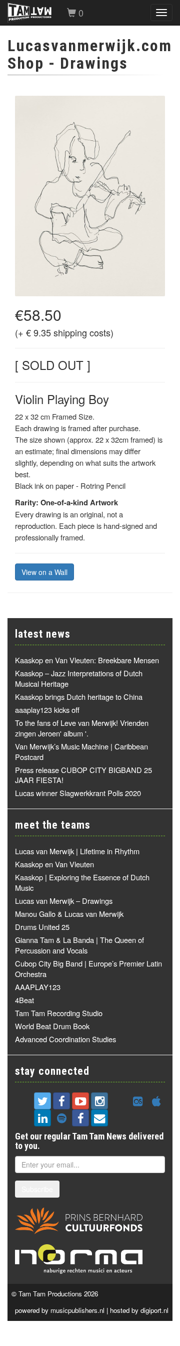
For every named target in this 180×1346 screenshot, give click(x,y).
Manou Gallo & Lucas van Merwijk (69, 913)
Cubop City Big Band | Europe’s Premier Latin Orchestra (88, 968)
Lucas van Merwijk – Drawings (63, 900)
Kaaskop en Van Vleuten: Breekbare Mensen (87, 660)
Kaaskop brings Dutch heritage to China (78, 696)
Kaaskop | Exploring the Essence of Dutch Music (82, 882)
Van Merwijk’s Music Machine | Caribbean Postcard (81, 751)
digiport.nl (154, 1310)
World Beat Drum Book (52, 1026)
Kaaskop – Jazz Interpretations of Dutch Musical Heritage (78, 678)
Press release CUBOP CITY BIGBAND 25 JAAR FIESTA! (83, 775)
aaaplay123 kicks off (47, 709)
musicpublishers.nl (77, 1310)
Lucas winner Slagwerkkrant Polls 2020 (78, 793)
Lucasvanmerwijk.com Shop (90, 54)
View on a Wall (45, 572)
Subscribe (37, 1189)
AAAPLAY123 (37, 987)
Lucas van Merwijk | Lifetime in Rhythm (77, 851)
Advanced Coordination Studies (65, 1039)
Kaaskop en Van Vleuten (54, 864)
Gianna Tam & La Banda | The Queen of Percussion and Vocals (79, 944)
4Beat (24, 1000)
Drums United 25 (42, 926)
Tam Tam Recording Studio (58, 1013)
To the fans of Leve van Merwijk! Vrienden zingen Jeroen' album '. (81, 727)
